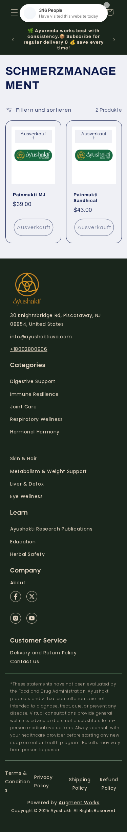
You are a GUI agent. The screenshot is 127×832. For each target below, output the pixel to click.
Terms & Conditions (17, 781)
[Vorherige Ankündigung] (12, 39)
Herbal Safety (27, 554)
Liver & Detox (27, 483)
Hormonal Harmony (35, 431)
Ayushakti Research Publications (51, 528)
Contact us (24, 661)
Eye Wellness (26, 496)
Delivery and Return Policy (43, 652)
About (17, 582)
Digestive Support (33, 381)
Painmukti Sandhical (85, 197)
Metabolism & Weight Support (48, 471)
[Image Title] (15, 596)
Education (23, 541)
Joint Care (23, 406)
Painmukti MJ (29, 194)
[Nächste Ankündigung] (114, 39)
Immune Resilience (34, 394)
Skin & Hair (23, 458)
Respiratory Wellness (36, 419)
